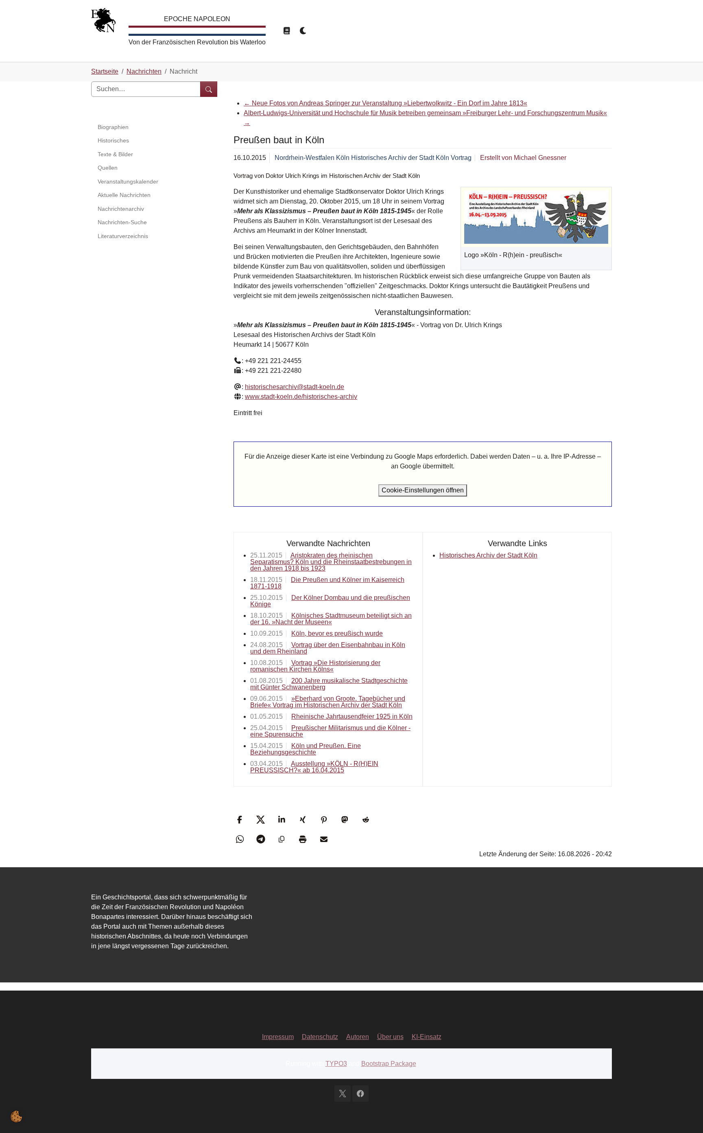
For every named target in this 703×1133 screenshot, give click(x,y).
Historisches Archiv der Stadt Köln (488, 555)
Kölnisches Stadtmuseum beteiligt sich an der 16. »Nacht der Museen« (331, 619)
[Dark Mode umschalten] (303, 30)
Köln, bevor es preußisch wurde (337, 633)
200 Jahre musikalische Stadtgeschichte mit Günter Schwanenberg (329, 684)
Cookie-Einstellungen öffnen (423, 490)
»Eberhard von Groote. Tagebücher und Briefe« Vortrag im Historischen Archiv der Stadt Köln (327, 702)
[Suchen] (208, 89)
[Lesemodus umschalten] (286, 30)
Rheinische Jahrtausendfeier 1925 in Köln (352, 716)
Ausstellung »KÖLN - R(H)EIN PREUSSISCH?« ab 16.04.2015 (314, 767)
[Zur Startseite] (103, 22)
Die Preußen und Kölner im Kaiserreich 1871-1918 (327, 583)
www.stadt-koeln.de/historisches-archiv (301, 396)
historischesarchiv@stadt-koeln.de (294, 386)
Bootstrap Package (388, 1063)
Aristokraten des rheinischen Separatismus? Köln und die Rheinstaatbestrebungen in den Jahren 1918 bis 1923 (331, 562)
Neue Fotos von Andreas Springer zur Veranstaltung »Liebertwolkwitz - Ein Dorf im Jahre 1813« (385, 103)
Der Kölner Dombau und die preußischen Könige (330, 601)
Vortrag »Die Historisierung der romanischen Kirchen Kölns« (315, 666)
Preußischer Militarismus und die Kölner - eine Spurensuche (330, 731)
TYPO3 (336, 1063)
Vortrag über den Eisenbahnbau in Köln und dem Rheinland (327, 648)
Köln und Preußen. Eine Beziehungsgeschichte (305, 749)
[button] (241, 820)
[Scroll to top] (685, 1115)
